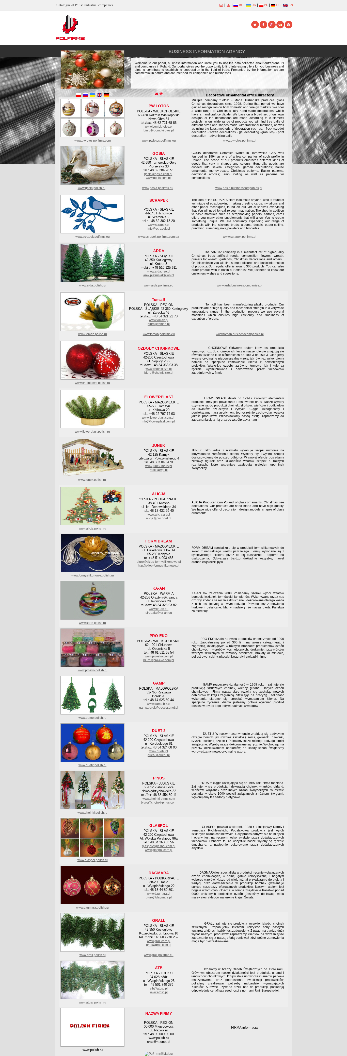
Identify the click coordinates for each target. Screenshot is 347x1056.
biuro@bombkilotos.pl (159, 130)
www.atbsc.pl (159, 992)
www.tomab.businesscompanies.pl (240, 334)
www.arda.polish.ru (92, 285)
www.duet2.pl (158, 751)
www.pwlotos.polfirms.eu (159, 140)
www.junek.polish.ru (92, 480)
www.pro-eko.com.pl (159, 656)
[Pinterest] (288, 24)
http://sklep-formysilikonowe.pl (158, 565)
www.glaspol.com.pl (158, 850)
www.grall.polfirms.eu (159, 955)
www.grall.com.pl (158, 941)
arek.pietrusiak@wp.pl (158, 275)
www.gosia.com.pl (158, 178)
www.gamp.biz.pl (158, 704)
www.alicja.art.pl (159, 514)
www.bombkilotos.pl (158, 126)
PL (265, 5)
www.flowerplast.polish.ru (92, 431)
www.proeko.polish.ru (92, 670)
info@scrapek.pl (159, 228)
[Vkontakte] (280, 24)
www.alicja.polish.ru (92, 528)
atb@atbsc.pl (159, 988)
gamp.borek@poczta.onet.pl (158, 707)
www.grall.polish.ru (93, 955)
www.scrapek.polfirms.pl (239, 237)
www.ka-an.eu (158, 609)
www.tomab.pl (158, 320)
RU (240, 5)
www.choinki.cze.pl (159, 369)
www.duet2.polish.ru (92, 765)
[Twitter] (255, 24)
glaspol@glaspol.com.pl (158, 846)
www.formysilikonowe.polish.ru (92, 575)
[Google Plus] (272, 24)
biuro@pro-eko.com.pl (158, 660)
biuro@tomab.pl (159, 324)
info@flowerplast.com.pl (158, 421)
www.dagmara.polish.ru (92, 907)
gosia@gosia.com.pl (158, 174)
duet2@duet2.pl (159, 755)
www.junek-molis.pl (158, 466)
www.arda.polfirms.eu (159, 285)
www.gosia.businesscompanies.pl (238, 188)
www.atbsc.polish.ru (92, 1002)
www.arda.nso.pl (158, 271)
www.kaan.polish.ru (92, 623)
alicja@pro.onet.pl (158, 518)
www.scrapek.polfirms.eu (92, 237)
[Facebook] (263, 24)
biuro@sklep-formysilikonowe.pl (159, 562)
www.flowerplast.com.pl (158, 417)
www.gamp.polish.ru (92, 718)
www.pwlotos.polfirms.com (92, 140)
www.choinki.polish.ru (92, 812)
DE (277, 5)
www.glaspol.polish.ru (92, 860)
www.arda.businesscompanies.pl (239, 285)
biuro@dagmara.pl (159, 897)
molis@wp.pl (159, 470)
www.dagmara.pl (158, 893)
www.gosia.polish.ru (91, 188)
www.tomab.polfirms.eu (159, 334)
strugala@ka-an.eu (159, 613)
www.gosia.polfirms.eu (157, 188)
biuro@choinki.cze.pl (158, 372)
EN (290, 5)
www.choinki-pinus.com (159, 798)
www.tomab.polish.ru (92, 334)
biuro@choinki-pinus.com (158, 802)
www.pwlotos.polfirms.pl (239, 140)
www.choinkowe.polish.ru (92, 383)
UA (253, 5)
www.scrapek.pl (158, 225)
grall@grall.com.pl (158, 945)
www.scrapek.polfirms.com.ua (158, 237)
